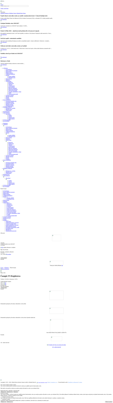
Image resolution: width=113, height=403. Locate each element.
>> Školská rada (9, 205)
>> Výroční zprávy (10, 207)
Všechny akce (3, 287)
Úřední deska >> (6, 202)
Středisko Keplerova (5, 13)
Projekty (7, 75)
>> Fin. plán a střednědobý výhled (13, 213)
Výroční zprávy (11, 85)
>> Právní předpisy (10, 208)
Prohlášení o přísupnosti (73, 382)
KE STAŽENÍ (6, 186)
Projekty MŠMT (11, 76)
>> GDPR (8, 214)
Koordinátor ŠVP (9, 228)
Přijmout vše (3, 391)
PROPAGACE (6, 174)
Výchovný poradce (10, 95)
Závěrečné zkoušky (10, 105)
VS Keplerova (9, 69)
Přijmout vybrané (109, 401)
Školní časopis (9, 78)
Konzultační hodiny (10, 102)
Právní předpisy (11, 87)
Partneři (7, 97)
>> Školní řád (8, 203)
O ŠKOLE (5, 124)
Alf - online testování (56, 347)
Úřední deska (8, 81)
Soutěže (10, 115)
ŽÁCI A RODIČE (7, 160)
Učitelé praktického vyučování (12, 225)
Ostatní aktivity (11, 118)
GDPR (9, 92)
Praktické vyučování (10, 103)
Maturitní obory (9, 109)
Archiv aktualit (3, 257)
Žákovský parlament (12, 88)
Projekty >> (5, 196)
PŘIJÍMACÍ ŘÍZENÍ (7, 168)
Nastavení (16, 391)
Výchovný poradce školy (11, 223)
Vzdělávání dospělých (10, 74)
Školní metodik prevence (11, 226)
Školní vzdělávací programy (11, 70)
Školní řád (10, 82)
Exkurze (10, 116)
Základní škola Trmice (21, 13)
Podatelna (8, 80)
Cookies (80, 382)
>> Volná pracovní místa (11, 212)
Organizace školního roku (11, 101)
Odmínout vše (9, 391)
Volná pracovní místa (12, 90)
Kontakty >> (5, 220)
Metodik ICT (8, 229)
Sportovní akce (11, 117)
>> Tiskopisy (8, 206)
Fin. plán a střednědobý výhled (14, 91)
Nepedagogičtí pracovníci (11, 230)
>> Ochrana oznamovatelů (11, 215)
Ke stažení (9, 254)
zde (62, 265)
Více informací (4, 19)
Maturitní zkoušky (9, 104)
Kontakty (8, 98)
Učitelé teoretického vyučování (12, 222)
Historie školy (9, 71)
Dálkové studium (9, 72)
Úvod (2, 267)
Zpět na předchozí (5, 269)
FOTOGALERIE (7, 185)
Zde (2, 247)
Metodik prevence (9, 96)
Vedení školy (8, 221)
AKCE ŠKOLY (6, 175)
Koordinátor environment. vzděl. (12, 227)
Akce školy (8, 114)
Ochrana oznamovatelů (13, 94)
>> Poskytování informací (11, 210)
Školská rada (11, 83)
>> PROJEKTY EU (10, 199)
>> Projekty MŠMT (10, 198)
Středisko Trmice (12, 13)
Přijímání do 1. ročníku (10, 108)
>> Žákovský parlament (11, 209)
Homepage (5, 123)
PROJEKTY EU (11, 77)
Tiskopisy (10, 84)
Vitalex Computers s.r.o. (52, 382)
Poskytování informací (13, 89)
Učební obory (8, 110)
